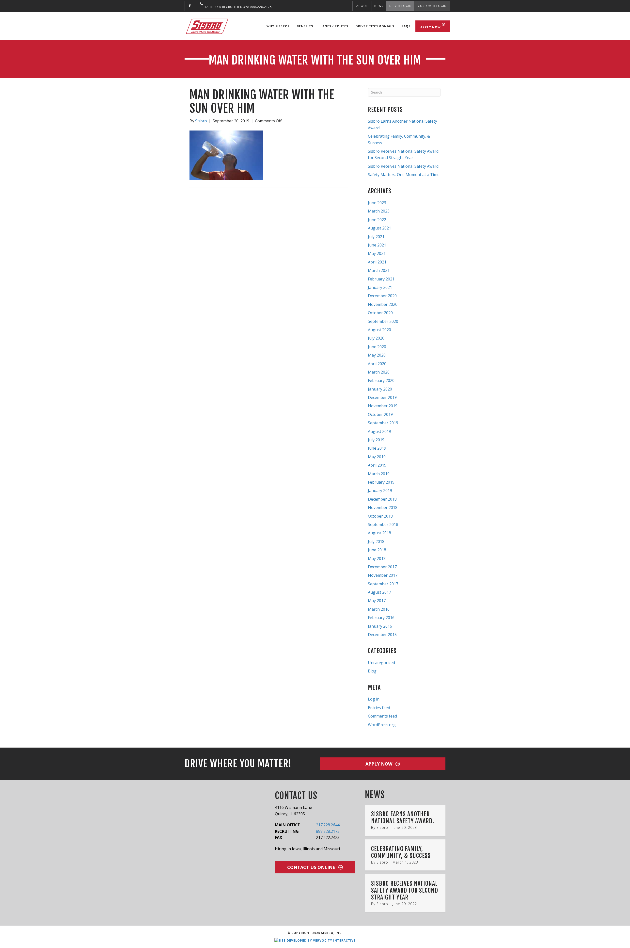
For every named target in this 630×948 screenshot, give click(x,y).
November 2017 (382, 575)
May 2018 (377, 558)
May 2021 (377, 253)
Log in (373, 699)
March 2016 (379, 609)
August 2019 (379, 431)
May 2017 (377, 600)
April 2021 (377, 262)
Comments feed (382, 716)
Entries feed (379, 707)
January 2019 (380, 490)
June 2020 (377, 346)
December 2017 (382, 567)
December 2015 (382, 634)
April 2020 (377, 363)
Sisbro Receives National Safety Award (403, 166)
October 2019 (380, 414)
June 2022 (377, 219)
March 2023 (379, 211)
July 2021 (376, 236)
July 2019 (376, 439)
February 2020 (381, 380)
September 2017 (383, 584)
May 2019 (377, 456)
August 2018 (379, 533)
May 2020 (377, 355)
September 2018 (383, 524)
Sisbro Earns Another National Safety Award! (402, 817)
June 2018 (377, 550)
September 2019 (383, 422)
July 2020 (376, 338)
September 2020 (383, 321)
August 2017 (379, 592)
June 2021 (377, 245)
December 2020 (382, 295)
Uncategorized (381, 662)
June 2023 (377, 202)
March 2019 (379, 473)
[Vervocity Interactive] (315, 940)
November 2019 (382, 406)
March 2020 (379, 372)
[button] (382, 763)
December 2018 (382, 499)
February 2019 (381, 482)
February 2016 (381, 617)
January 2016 (380, 626)
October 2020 (380, 312)
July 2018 (376, 541)
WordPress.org (382, 724)
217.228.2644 (328, 825)
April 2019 (377, 465)
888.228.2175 (328, 831)
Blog (372, 671)
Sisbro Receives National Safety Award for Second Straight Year (404, 890)
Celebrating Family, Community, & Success (401, 852)
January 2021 (380, 287)
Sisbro (382, 827)
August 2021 (379, 228)
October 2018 (380, 516)
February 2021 (381, 279)
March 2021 (379, 270)
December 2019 (382, 397)
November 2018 (382, 507)
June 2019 (377, 448)
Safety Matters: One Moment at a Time (404, 174)
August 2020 (379, 329)
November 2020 (382, 304)
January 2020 (380, 389)
